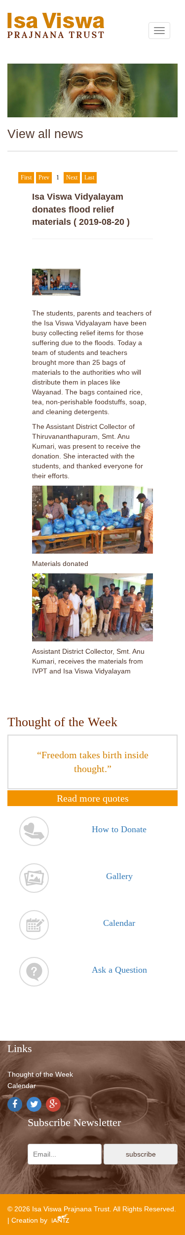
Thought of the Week (40, 1074)
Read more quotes (93, 798)
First (26, 177)
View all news (45, 134)
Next (71, 177)
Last (89, 177)
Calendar (21, 1086)
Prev (43, 177)
